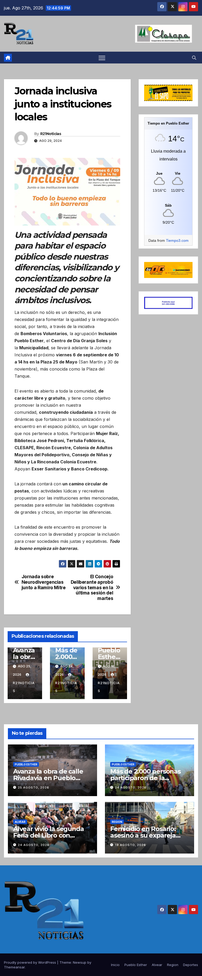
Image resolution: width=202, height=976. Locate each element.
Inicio (115, 965)
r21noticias (24, 687)
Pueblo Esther (26, 764)
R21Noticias (50, 133)
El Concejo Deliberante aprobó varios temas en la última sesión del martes (92, 587)
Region (117, 821)
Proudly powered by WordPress (30, 962)
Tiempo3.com (177, 240)
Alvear (20, 821)
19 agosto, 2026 (130, 845)
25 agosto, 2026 (33, 787)
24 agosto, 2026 (131, 787)
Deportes (190, 965)
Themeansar (14, 967)
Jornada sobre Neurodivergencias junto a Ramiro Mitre (44, 582)
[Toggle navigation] (101, 57)
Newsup (79, 962)
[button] (194, 57)
